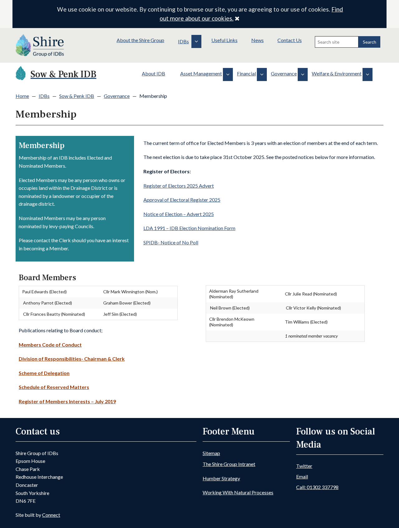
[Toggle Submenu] (196, 41)
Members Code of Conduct (50, 345)
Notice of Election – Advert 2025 (178, 214)
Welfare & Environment (337, 73)
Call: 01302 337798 (317, 487)
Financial (246, 73)
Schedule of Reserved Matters (54, 387)
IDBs (183, 41)
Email (302, 476)
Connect (51, 515)
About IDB (153, 73)
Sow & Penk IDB (76, 96)
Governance (284, 73)
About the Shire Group (140, 40)
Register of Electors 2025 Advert (178, 186)
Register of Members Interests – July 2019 (67, 401)
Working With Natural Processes (238, 492)
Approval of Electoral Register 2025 (181, 200)
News (257, 40)
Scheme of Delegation (44, 373)
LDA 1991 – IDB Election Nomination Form (189, 228)
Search (369, 42)
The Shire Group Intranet (229, 464)
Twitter (304, 466)
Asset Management (201, 73)
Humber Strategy (221, 478)
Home (22, 96)
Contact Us (289, 40)
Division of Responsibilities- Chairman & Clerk (72, 359)
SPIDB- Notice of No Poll (170, 242)
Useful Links (224, 40)
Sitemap (211, 453)
